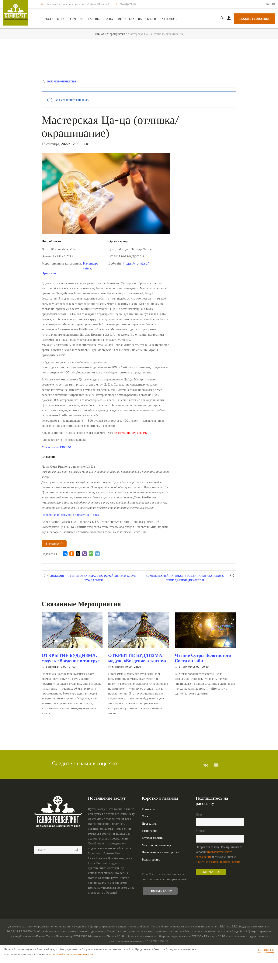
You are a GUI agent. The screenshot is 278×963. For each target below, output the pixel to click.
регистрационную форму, (131, 433)
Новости (47, 19)
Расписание (149, 831)
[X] (78, 553)
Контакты (148, 809)
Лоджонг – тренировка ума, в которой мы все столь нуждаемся (93, 578)
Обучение (76, 19)
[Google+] (267, 4)
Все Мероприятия (61, 81)
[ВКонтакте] (65, 553)
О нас (61, 19)
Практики (94, 19)
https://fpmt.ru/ (136, 263)
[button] (56, 447)
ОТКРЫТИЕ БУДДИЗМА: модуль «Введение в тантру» (71, 657)
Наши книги (147, 19)
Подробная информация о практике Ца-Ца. (70, 515)
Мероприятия (116, 34)
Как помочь (168, 19)
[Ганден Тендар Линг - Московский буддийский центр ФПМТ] (15, 13)
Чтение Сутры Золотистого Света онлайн (203, 657)
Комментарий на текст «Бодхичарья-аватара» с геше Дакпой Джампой (185, 578)
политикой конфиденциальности (218, 862)
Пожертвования (254, 18)
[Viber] (84, 553)
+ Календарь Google (181, 83)
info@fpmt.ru (127, 4)
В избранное (52, 543)
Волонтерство (151, 859)
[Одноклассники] (71, 553)
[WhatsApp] (91, 553)
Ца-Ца (108, 19)
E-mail (201, 830)
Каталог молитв (152, 838)
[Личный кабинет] (229, 18)
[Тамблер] (205, 764)
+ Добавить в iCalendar (219, 83)
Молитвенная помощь (156, 845)
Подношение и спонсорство (160, 852)
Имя (199, 814)
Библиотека (125, 19)
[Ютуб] (273, 4)
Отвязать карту (160, 891)
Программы (149, 823)
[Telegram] (97, 553)
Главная (99, 34)
